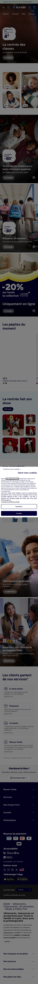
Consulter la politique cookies (10, 502)
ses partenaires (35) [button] (12, 478)
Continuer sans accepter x (12, 469)
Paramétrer (19, 506)
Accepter (19, 513)
